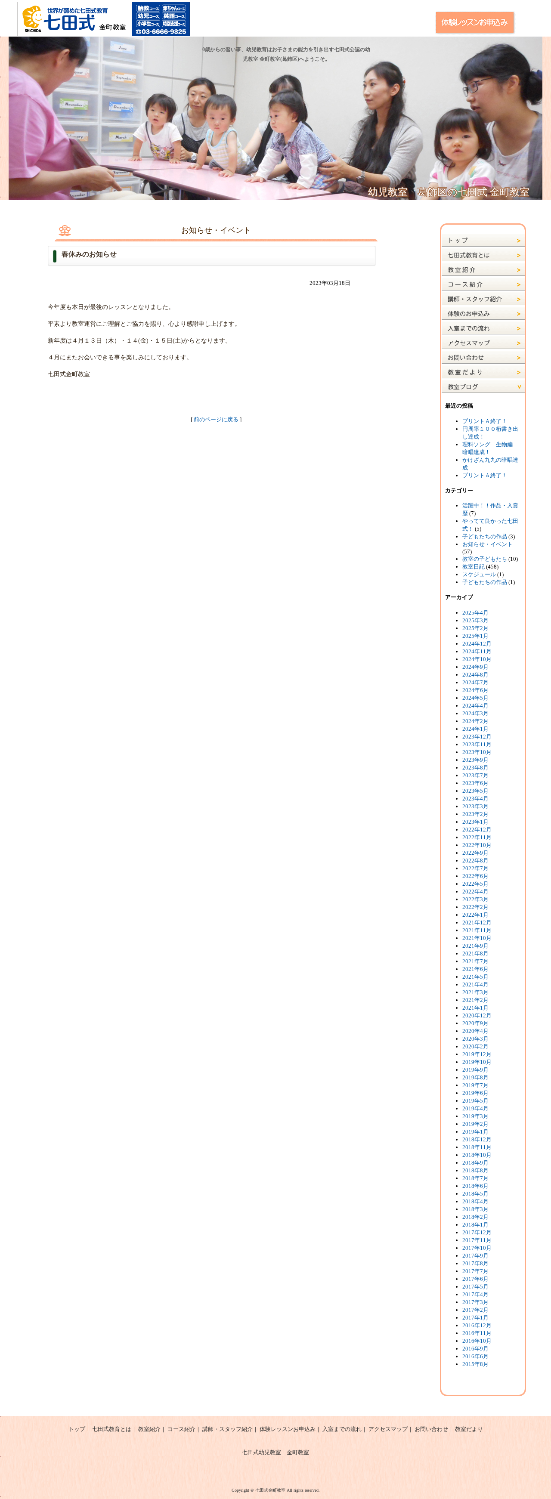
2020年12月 (477, 1015)
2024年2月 (475, 721)
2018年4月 (475, 1201)
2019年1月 (475, 1131)
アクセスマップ (388, 1429)
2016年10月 (477, 1341)
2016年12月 (477, 1325)
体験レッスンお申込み (288, 1429)
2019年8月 (475, 1077)
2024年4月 (475, 705)
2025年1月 (475, 636)
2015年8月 (475, 1364)
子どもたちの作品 (484, 536)
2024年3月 (475, 713)
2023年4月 (475, 798)
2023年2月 (475, 814)
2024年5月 (475, 698)
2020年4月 (475, 1031)
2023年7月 (475, 775)
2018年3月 (475, 1209)
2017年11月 (477, 1240)
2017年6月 (475, 1279)
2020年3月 (475, 1038)
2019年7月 (475, 1085)
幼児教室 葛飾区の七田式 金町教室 (448, 192)
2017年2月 (475, 1310)
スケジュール (479, 574)
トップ (76, 1429)
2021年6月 (475, 969)
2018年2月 (475, 1217)
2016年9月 (475, 1348)
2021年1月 (475, 1007)
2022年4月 (475, 891)
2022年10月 (477, 845)
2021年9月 (475, 946)
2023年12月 (477, 736)
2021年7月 (475, 961)
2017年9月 (475, 1255)
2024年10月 (477, 659)
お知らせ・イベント (487, 544)
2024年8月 (475, 674)
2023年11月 (477, 744)
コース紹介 (181, 1429)
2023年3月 (475, 806)
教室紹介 (149, 1429)
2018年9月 (475, 1162)
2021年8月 (475, 953)
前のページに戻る (216, 419)
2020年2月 (475, 1046)
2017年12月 (477, 1232)
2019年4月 (475, 1108)
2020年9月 (475, 1023)
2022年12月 (477, 829)
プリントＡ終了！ (484, 421)
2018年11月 (477, 1147)
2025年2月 (475, 628)
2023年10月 (477, 752)
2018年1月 (475, 1224)
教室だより (469, 1429)
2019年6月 (475, 1093)
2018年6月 (475, 1186)
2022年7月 (475, 868)
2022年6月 (475, 876)
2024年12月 (477, 643)
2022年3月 (475, 899)
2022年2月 (475, 907)
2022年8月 (475, 860)
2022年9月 (475, 853)
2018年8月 (475, 1170)
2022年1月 (475, 915)
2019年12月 (477, 1054)
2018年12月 (477, 1139)
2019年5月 (475, 1100)
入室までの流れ (342, 1429)
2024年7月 (475, 682)
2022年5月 (475, 884)
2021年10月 (477, 938)
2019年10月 (477, 1062)
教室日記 (473, 566)
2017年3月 (475, 1302)
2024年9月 (475, 667)
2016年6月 (475, 1356)
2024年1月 (475, 729)
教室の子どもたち (484, 559)
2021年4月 (475, 984)
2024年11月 (477, 651)
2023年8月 (475, 767)
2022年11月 (477, 837)
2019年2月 (475, 1124)
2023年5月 (475, 791)
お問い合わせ (431, 1429)
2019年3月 (475, 1116)
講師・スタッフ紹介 (227, 1429)
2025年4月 (475, 612)
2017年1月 (475, 1317)
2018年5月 (475, 1193)
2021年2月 (475, 1000)
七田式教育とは (111, 1429)
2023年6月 (475, 783)
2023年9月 (475, 760)
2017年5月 (475, 1286)
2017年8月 (475, 1263)
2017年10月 (477, 1248)
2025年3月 (475, 620)
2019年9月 (475, 1069)
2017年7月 (475, 1271)
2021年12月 (477, 922)
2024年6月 (475, 690)
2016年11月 (477, 1333)
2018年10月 (477, 1155)
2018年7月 (475, 1178)
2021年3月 (475, 992)
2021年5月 (475, 977)
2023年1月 (475, 822)
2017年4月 (475, 1294)
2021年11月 (477, 930)
